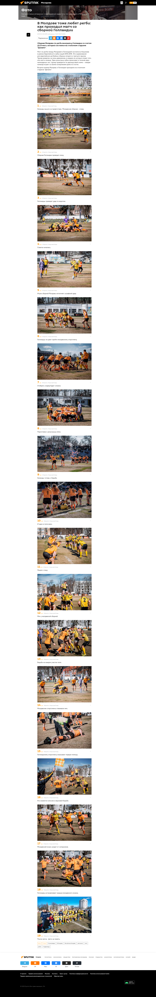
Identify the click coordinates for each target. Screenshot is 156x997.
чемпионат (80, 943)
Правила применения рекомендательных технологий (36, 976)
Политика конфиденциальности (78, 974)
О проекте (23, 974)
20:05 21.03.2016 (42, 34)
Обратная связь (58, 976)
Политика (48, 957)
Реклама (47, 974)
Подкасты (99, 957)
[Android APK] (129, 983)
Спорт (44, 943)
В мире (128, 957)
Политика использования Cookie (99, 974)
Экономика (57, 957)
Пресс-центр (63, 974)
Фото (39, 943)
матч (86, 943)
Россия (91, 957)
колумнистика (119, 957)
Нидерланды (46, 946)
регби (39, 946)
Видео (134, 957)
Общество (66, 957)
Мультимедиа (51, 943)
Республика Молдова (70, 943)
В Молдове (59, 943)
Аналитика (108, 957)
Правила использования (36, 974)
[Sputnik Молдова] (30, 5)
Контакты (55, 974)
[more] (90, 105)
